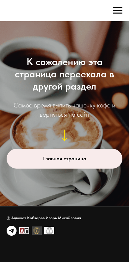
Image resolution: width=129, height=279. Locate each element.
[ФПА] (37, 231)
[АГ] (24, 231)
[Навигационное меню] (117, 10)
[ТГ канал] (12, 231)
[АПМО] (49, 231)
